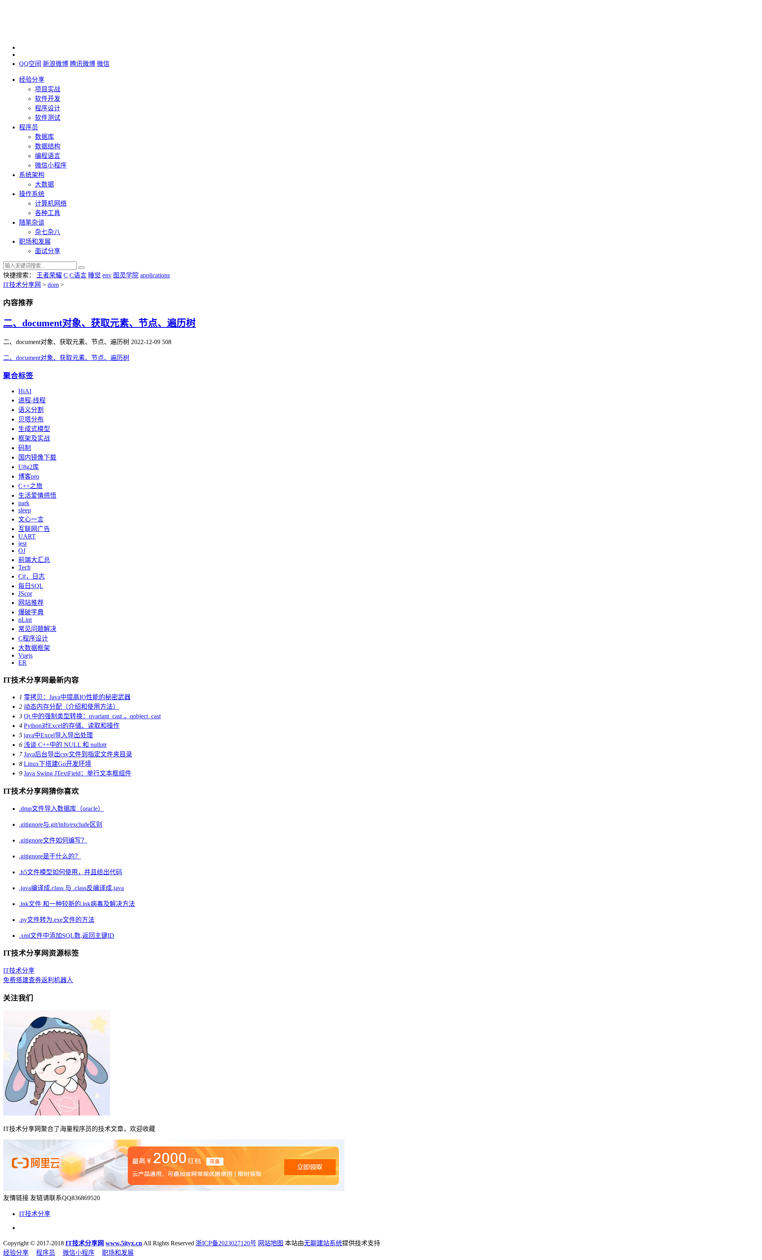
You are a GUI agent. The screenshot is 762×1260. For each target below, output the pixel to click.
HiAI (24, 391)
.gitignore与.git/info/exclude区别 (60, 824)
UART (27, 536)
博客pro (28, 476)
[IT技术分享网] (43, 28)
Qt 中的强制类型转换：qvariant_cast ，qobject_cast (92, 716)
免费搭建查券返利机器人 (38, 980)
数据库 (44, 136)
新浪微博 (55, 63)
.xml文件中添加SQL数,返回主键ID (66, 935)
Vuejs (25, 655)
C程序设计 (33, 638)
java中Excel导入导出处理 (58, 735)
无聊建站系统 (323, 1243)
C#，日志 (31, 576)
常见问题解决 (37, 628)
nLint (25, 619)
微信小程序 (51, 165)
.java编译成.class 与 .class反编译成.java (71, 888)
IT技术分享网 (22, 284)
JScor (25, 593)
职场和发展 (35, 241)
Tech (24, 567)
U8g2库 (28, 467)
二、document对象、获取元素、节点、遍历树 (99, 323)
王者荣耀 (49, 275)
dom (53, 284)
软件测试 (47, 117)
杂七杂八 (47, 232)
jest (22, 543)
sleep (24, 510)
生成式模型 (34, 428)
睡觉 (94, 275)
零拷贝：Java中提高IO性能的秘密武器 (77, 697)
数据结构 (47, 146)
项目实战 (47, 89)
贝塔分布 (31, 419)
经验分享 (31, 79)
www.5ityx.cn (124, 1243)
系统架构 (31, 174)
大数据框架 (34, 647)
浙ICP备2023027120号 (226, 1243)
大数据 (44, 184)
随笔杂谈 (31, 222)
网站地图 (270, 1243)
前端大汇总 (34, 559)
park (23, 503)
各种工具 (47, 213)
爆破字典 (31, 612)
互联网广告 (34, 528)
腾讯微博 (82, 63)
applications (155, 275)
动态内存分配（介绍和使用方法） (71, 706)
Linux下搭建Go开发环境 (57, 763)
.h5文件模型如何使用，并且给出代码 (70, 872)
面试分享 (47, 251)
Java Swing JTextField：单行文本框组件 (77, 773)
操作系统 (31, 193)
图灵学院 (126, 275)
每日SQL (30, 586)
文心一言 (31, 519)
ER (22, 662)
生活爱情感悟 (37, 495)
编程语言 (47, 155)
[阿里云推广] (173, 1188)
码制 (24, 447)
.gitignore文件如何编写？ (53, 840)
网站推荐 (31, 602)
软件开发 (47, 98)
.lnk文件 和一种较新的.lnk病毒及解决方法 (77, 903)
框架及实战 (34, 438)
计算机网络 (51, 203)
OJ (21, 550)
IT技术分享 (19, 970)
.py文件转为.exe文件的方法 (56, 919)
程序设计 (47, 108)
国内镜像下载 (37, 457)
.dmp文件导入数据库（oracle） (61, 808)
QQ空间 (30, 63)
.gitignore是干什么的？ (50, 856)
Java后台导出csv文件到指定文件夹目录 (78, 754)
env (107, 275)
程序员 (28, 127)
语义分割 (31, 409)
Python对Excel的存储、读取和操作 (71, 725)
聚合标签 (18, 375)
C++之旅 (30, 486)
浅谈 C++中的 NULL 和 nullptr (65, 744)
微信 (103, 63)
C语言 (78, 275)
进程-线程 (32, 400)
